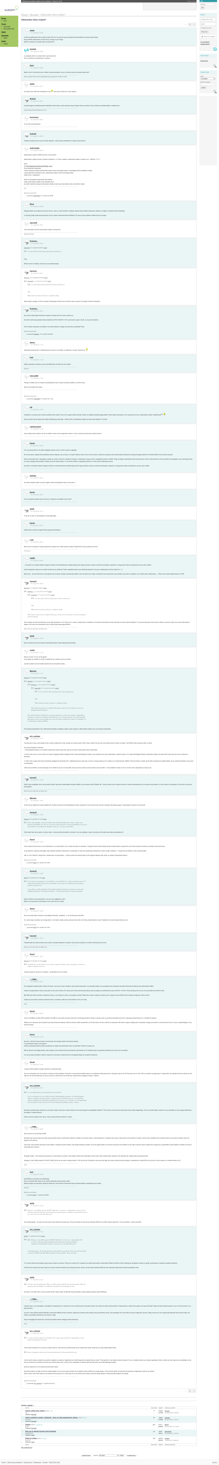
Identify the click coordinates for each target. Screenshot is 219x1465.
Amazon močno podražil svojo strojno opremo (42, 1)
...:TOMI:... (34, 979)
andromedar (34, 148)
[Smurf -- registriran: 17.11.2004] (26, 840)
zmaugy (167, 1411)
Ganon (32, 342)
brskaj (5, 38)
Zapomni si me (206, 28)
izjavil (45, 248)
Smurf (32, 839)
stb (31, 407)
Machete (33, 671)
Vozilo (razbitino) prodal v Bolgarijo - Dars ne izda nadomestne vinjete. (51, 1417)
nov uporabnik (204, 42)
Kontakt (45, 1462)
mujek (32, 650)
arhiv (5, 20)
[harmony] (26, 272)
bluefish (33, 49)
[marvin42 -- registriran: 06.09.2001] (26, 223)
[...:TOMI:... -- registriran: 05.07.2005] (26, 980)
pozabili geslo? (205, 44)
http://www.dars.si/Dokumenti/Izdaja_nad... (39, 166)
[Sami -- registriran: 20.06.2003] (26, 66)
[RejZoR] (26, 100)
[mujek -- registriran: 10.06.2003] (26, 651)
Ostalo (3, 41)
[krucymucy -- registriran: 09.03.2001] (26, 118)
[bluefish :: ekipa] (26, 50)
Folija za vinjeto (31, 1438)
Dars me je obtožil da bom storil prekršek (40, 1431)
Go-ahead (28, 1419)
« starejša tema (86, 1455)
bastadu (33, 476)
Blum (32, 204)
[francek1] (26, 582)
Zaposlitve (4, 35)
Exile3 (27, 1426)
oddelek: (96, 1455)
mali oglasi (7, 26)
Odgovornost (28, 1462)
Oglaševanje (37, 1462)
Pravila (3, 1462)
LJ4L (32, 540)
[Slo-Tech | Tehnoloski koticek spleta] (12, 9)
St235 (32, 509)
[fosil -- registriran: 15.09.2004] (26, 358)
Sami (32, 65)
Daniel (32, 443)
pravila (6, 43)
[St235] (26, 510)
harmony (33, 271)
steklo (32, 30)
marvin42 (33, 223)
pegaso (167, 1438)
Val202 (32, 558)
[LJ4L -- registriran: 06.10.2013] (26, 540)
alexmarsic (168, 1431)
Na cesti (33, 1414)
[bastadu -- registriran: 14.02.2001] (26, 476)
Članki (3, 32)
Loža (32, 1435)
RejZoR (33, 99)
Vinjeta (27, 1424)
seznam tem (204, 61)
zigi (26, 1412)
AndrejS (33, 134)
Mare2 (167, 1425)
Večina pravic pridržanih (14, 1462)
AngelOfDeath (29, 1433)
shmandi (33, 812)
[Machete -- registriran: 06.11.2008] (26, 672)
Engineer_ (34, 241)
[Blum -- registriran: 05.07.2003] (26, 205)
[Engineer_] (26, 242)
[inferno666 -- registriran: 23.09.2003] (26, 376)
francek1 (33, 581)
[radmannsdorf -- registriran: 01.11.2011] (26, 427)
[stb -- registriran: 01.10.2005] (26, 408)
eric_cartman (35, 736)
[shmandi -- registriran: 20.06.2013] (26, 813)
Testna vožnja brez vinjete (35, 1411)
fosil (31, 357)
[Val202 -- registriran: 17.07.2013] (26, 559)
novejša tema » (131, 1455)
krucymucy (34, 117)
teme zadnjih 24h (9, 28)
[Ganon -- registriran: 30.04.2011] (26, 343)
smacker (167, 1418)
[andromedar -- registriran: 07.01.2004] (26, 149)
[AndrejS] (26, 135)
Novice (3, 18)
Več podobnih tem (26, 1447)
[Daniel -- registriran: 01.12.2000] (26, 444)
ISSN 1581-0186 (54, 1462)
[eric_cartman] (26, 737)
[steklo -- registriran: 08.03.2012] (26, 31)
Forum (3, 24)
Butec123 (27, 1440)
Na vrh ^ (215, 1462)
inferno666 (34, 376)
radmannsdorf (35, 427)
